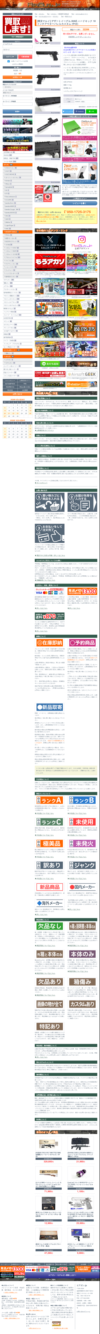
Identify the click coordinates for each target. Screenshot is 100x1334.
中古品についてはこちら (45, 813)
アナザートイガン (10, 289)
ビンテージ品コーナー (11, 366)
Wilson (8, 184)
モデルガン (8, 280)
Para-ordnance (10, 197)
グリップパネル (9, 328)
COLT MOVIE (10, 174)
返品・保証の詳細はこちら (36, 1310)
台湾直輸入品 (8, 152)
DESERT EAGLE (11, 232)
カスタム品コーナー (11, 350)
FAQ (25, 384)
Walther (8, 222)
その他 (8, 244)
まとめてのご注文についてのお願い (48, 560)
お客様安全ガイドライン (45, 430)
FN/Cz (8, 235)
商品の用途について (43, 398)
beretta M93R (10, 206)
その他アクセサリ (10, 331)
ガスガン (7, 165)
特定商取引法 (10, 387)
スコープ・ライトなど (12, 315)
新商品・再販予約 (10, 158)
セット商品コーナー (11, 347)
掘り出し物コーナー (10, 369)
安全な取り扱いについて (45, 423)
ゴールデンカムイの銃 (11, 143)
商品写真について (42, 468)
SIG (7, 216)
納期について (41, 636)
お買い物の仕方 (41, 490)
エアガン (7, 286)
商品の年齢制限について (45, 410)
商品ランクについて (43, 793)
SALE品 (7, 155)
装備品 (6, 334)
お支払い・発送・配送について (47, 585)
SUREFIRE (7, 318)
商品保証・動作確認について (46, 1045)
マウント (7, 321)
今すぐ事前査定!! (17, 37)
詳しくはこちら (41, 221)
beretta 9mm (10, 203)
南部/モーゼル (10, 238)
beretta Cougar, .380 (12, 209)
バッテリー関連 (9, 312)
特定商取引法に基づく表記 (61, 1328)
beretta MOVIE (10, 213)
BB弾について (41, 1119)
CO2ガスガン (10, 168)
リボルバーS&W (11, 251)
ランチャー (10, 270)
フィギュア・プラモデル (12, 344)
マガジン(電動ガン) (11, 296)
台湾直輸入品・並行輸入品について (48, 1095)
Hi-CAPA (9, 200)
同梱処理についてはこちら (46, 580)
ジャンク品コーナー (11, 376)
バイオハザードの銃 (10, 135)
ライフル (9, 260)
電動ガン (7, 283)
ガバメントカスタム (13, 177)
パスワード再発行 (17, 64)
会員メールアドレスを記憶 (19, 61)
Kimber (8, 181)
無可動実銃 (7, 337)
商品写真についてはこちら (46, 945)
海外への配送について (44, 456)
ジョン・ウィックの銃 (11, 126)
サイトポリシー (42, 483)
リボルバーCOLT (12, 248)
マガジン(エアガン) (10, 302)
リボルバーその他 (12, 254)
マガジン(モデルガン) (11, 305)
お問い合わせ (17, 394)
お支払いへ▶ (17, 77)
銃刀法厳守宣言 (10, 384)
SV (7, 190)
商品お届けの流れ (25, 387)
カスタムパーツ (10, 324)
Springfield (9, 187)
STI (7, 193)
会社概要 (25, 390)
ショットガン (10, 267)
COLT (8, 171)
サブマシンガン (11, 264)
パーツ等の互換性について (45, 445)
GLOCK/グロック (12, 241)
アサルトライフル (12, 257)
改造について (41, 435)
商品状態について (42, 919)
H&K (8, 229)
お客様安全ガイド (25, 380)
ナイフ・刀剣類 (9, 340)
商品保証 (10, 390)
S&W (7, 219)
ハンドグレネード (12, 273)
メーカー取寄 (9, 161)
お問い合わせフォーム (35, 1328)
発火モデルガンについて (45, 1062)
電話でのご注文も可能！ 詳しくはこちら (51, 555)
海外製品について (42, 1074)
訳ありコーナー (9, 372)
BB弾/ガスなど (9, 308)
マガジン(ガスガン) (11, 299)
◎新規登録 (25, 56)
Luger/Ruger (10, 225)
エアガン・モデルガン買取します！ (62, 1275)
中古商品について (42, 779)
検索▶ (17, 111)
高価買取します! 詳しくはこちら (79, 37)
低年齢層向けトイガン (11, 292)
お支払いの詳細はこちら (10, 1292)
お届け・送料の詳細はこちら (12, 1318)
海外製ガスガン (11, 276)
